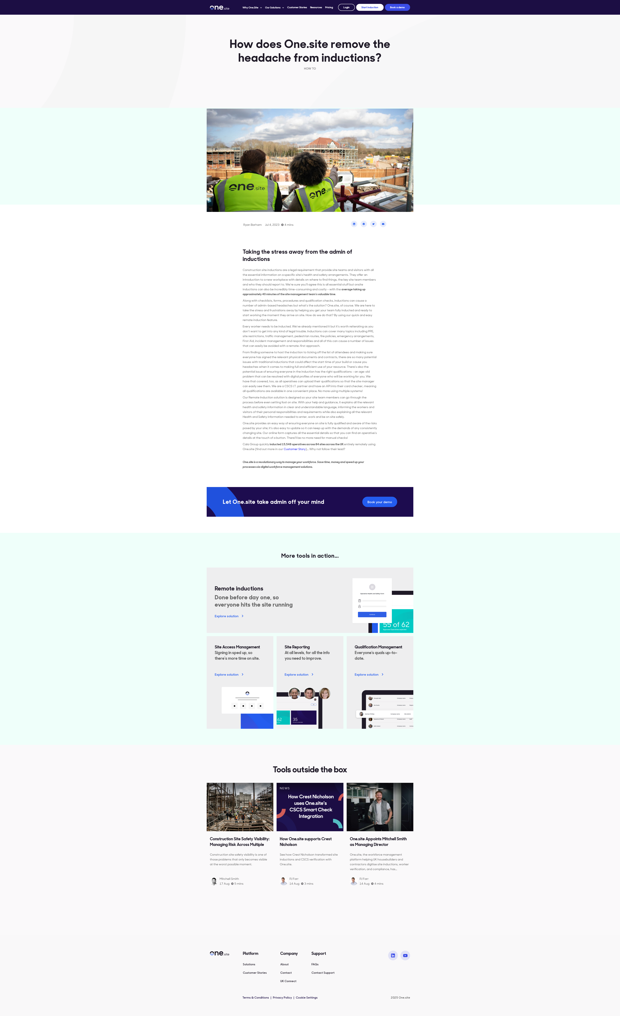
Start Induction (369, 7)
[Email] (383, 224)
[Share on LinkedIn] (354, 224)
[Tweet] (373, 224)
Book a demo (397, 7)
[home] (223, 7)
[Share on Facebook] (364, 224)
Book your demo (379, 502)
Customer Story (295, 449)
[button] (252, 7)
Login (346, 7)
